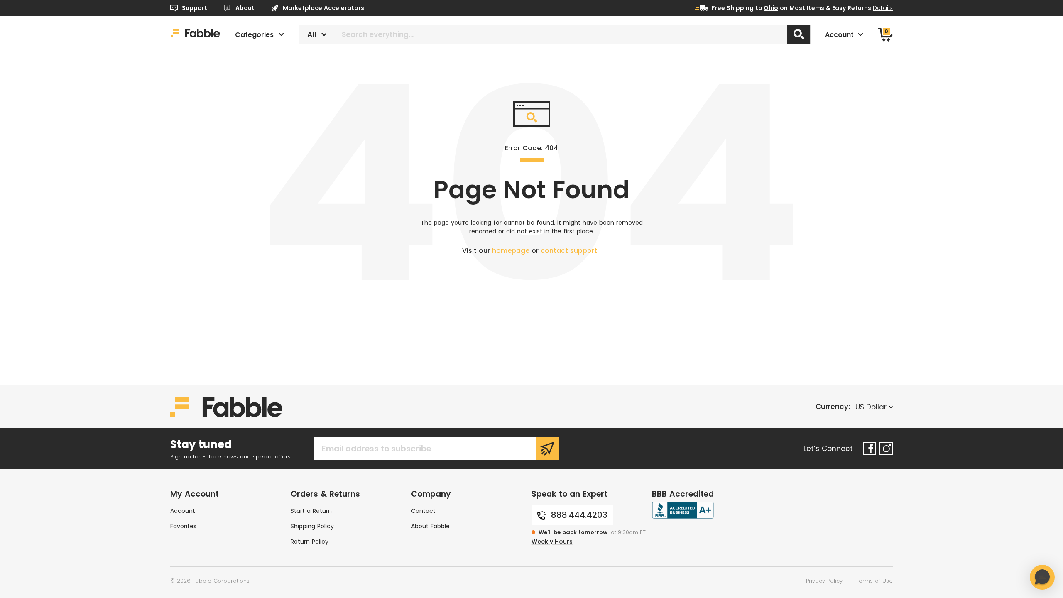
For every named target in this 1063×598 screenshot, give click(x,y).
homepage (512, 250)
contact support (570, 250)
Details (883, 8)
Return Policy (309, 541)
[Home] (195, 34)
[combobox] (555, 34)
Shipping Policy (312, 526)
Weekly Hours (552, 541)
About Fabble (430, 526)
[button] (1042, 577)
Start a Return (311, 511)
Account (182, 511)
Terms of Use (874, 581)
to (766, 8)
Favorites (183, 526)
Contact (423, 511)
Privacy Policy (824, 581)
